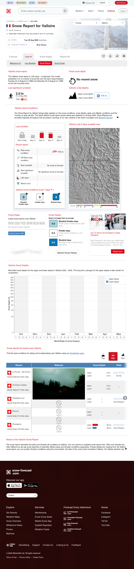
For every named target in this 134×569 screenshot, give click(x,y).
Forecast (13, 56)
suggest (59, 407)
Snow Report (45, 63)
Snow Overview (13, 520)
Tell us (60, 151)
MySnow (10, 533)
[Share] (117, 56)
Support (36, 544)
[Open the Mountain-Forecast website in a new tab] (21, 2)
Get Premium (121, 3)
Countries (10, 21)
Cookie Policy (38, 557)
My (111, 11)
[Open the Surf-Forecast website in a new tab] (10, 2)
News (90, 11)
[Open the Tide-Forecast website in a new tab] (32, 2)
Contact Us (48, 544)
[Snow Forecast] (9, 10)
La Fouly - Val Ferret (21, 372)
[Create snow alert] (110, 56)
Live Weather (30, 63)
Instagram (105, 516)
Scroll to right (125, 398)
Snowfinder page (77, 353)
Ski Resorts (11, 512)
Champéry (16, 424)
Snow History (46, 56)
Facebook (105, 512)
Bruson (15, 411)
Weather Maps (13, 516)
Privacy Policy (24, 557)
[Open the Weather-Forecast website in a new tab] (42, 2)
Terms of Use (11, 557)
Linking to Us (62, 544)
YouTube (105, 525)
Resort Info (65, 56)
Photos (101, 11)
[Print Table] (124, 56)
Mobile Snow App (43, 520)
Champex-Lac (18, 398)
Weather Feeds (42, 529)
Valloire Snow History (67, 252)
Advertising (24, 544)
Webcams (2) (15, 63)
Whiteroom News (14, 525)
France (22, 21)
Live (27, 56)
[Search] (65, 10)
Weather (79, 11)
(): (46, 189)
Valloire (34, 21)
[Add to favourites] (103, 56)
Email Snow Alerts (43, 516)
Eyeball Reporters (43, 525)
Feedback (76, 544)
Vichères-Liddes (19, 385)
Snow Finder (59, 63)
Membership (40, 512)
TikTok (104, 520)
